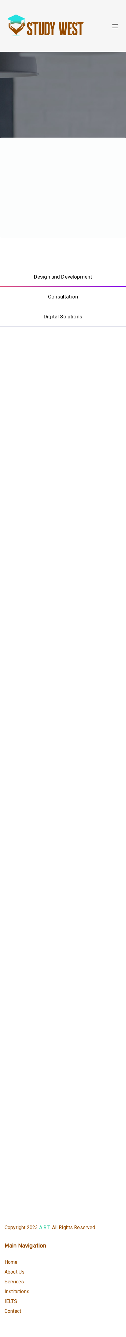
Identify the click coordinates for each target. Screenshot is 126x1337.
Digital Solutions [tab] (63, 316)
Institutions (17, 1291)
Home (11, 1262)
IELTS (11, 1301)
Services (14, 1282)
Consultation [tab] (63, 297)
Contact (13, 1311)
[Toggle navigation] (99, 26)
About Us (14, 1272)
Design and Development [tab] (63, 277)
